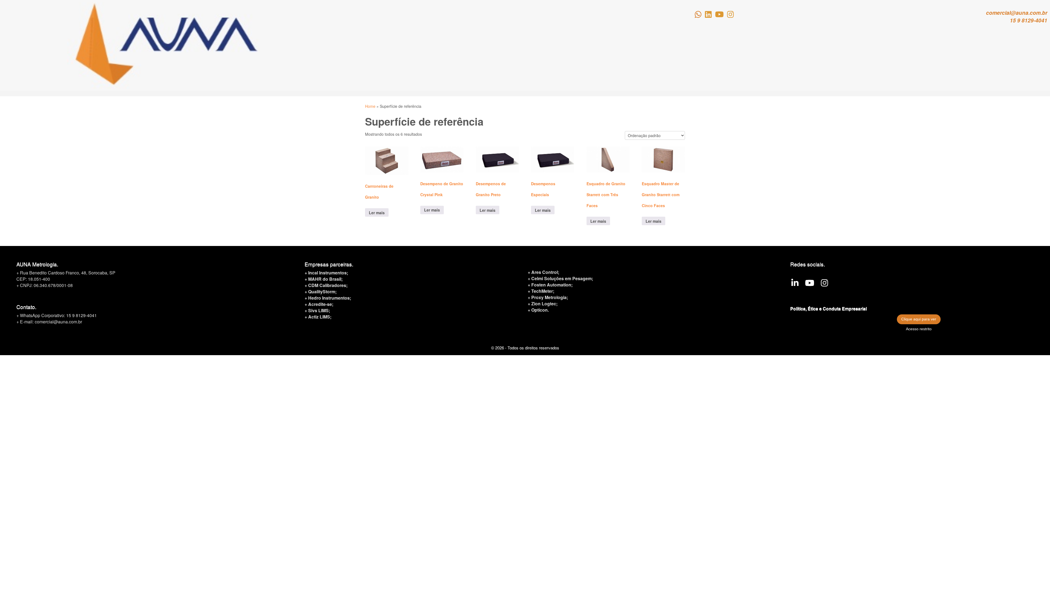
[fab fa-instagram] (730, 15)
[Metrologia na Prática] (809, 284)
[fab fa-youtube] (719, 15)
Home (370, 106)
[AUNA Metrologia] (794, 284)
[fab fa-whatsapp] (698, 15)
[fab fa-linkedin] (708, 15)
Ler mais (377, 212)
